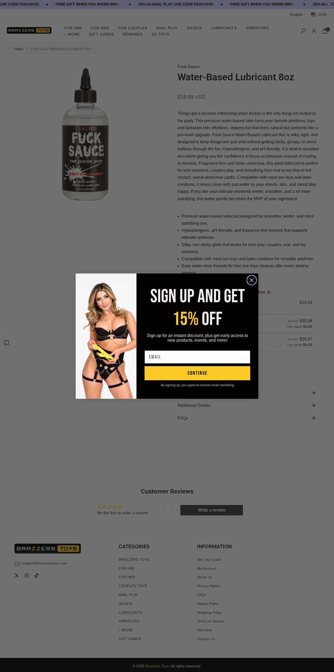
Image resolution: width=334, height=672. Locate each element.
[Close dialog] (251, 280)
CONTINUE (197, 373)
